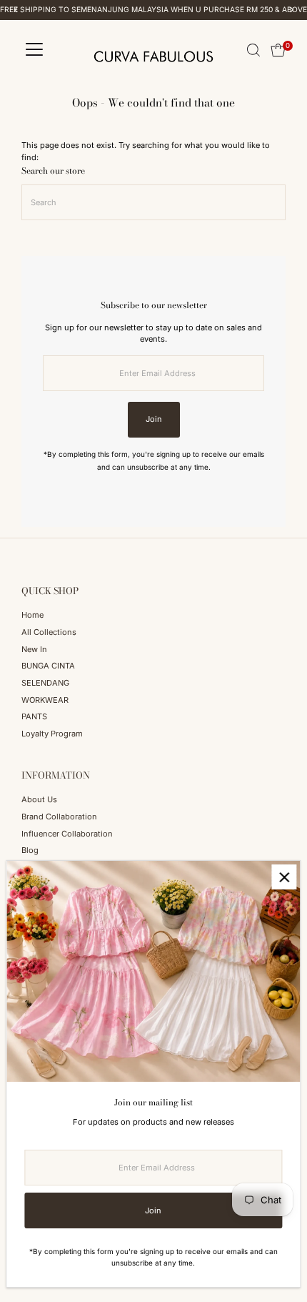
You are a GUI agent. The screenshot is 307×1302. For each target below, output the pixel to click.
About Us (39, 799)
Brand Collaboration (59, 817)
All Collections (48, 632)
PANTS (34, 716)
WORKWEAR (45, 700)
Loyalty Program (52, 734)
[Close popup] (283, 876)
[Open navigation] (34, 50)
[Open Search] (253, 50)
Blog (30, 850)
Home (32, 615)
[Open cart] (278, 50)
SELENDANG (45, 683)
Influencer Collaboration (67, 834)
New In (34, 649)
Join (154, 419)
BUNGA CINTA (48, 666)
